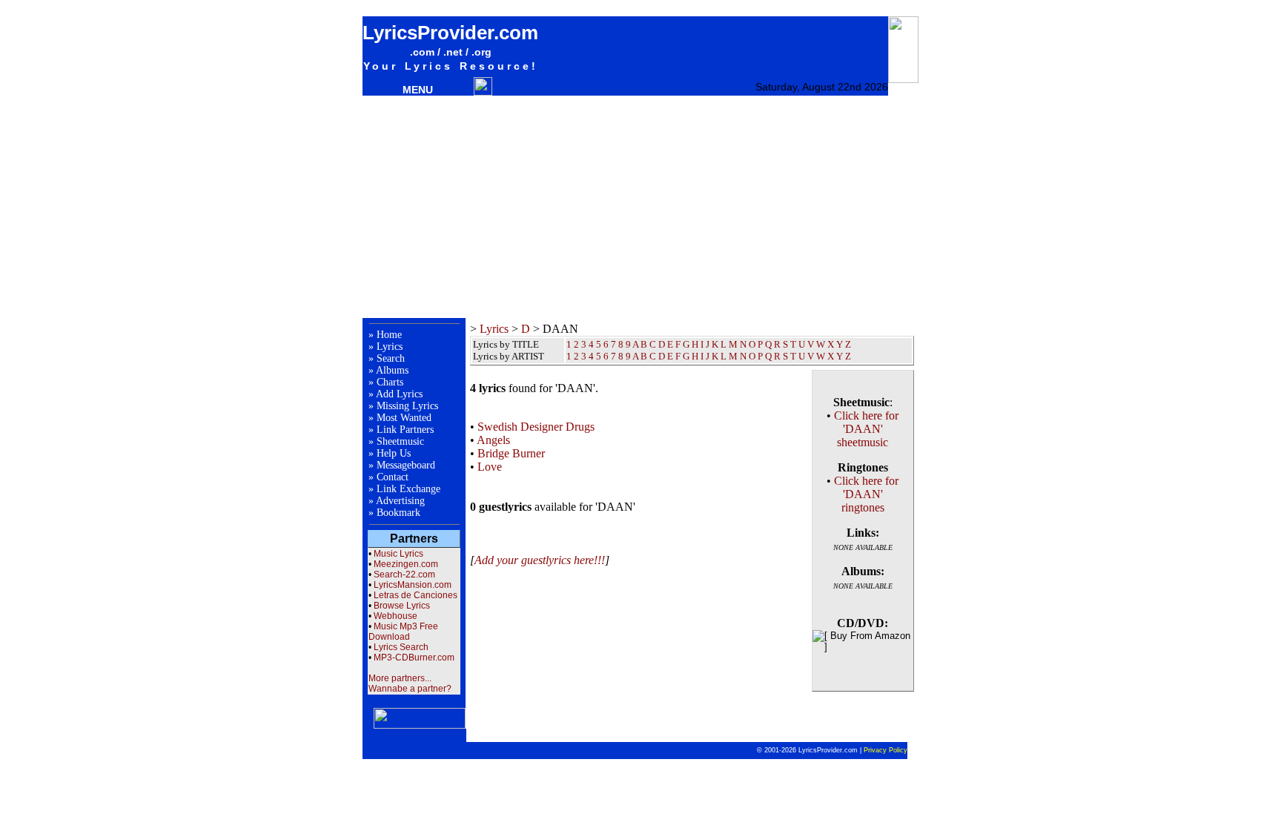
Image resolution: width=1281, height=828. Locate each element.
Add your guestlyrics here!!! (539, 560)
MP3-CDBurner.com (414, 657)
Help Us (394, 453)
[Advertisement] (640, 207)
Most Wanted (404, 417)
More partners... (399, 678)
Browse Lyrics (402, 605)
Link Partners (405, 429)
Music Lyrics (398, 554)
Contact (392, 477)
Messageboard (406, 465)
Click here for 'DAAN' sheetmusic (866, 428)
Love (489, 466)
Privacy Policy (885, 750)
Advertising (400, 500)
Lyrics (390, 346)
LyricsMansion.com (412, 585)
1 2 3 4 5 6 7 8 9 (598, 356)
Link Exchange (408, 488)
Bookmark (398, 512)
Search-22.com (404, 574)
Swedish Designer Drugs (536, 426)
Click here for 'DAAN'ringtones (866, 494)
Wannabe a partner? (409, 688)
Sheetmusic (400, 441)
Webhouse (395, 616)
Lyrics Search (401, 647)
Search (391, 358)
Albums (392, 370)
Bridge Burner (511, 453)
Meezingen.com (406, 564)
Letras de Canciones (415, 595)
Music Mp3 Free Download (403, 631)
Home (389, 334)
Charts (390, 382)
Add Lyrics (399, 394)
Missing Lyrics (407, 405)
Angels (493, 440)
